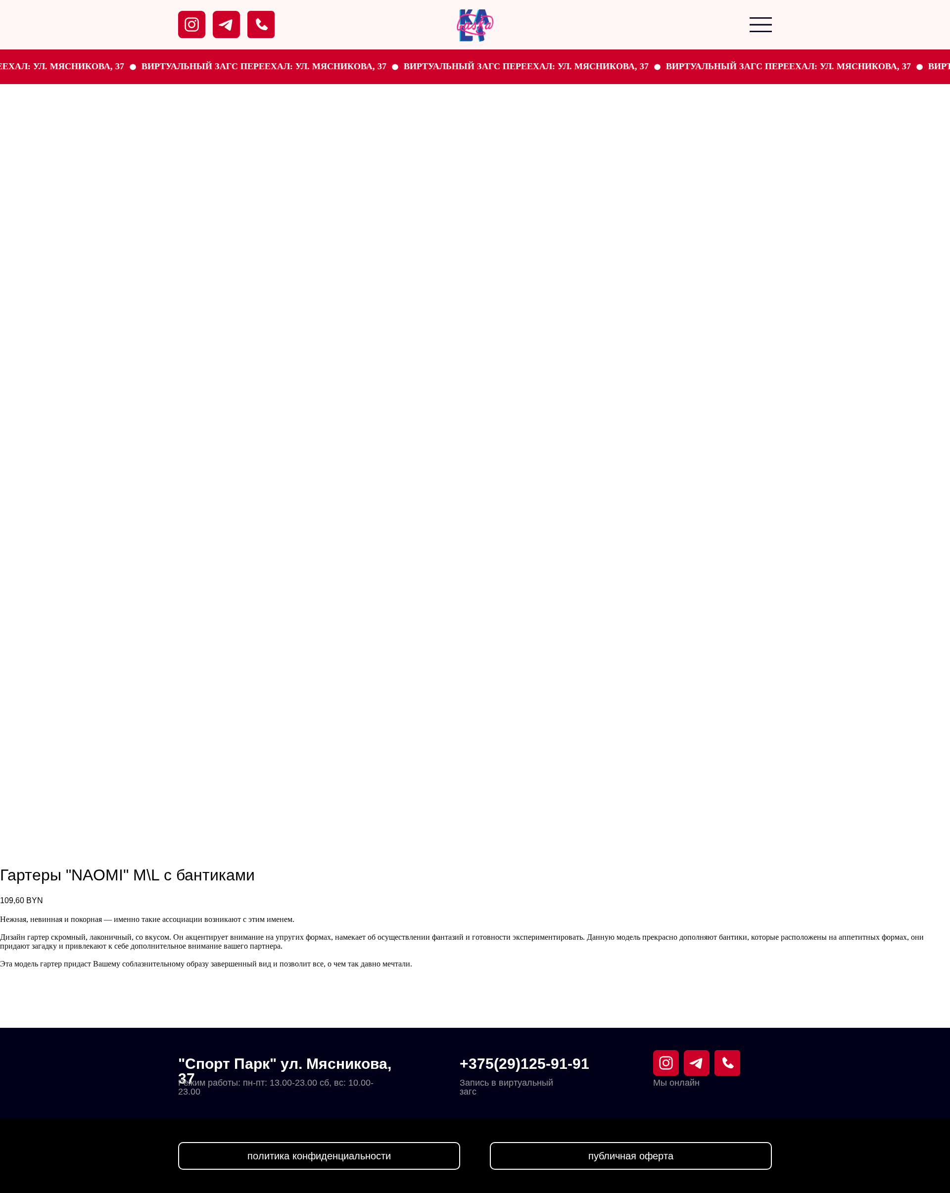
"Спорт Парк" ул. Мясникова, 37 (284, 1071)
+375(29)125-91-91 (524, 1063)
